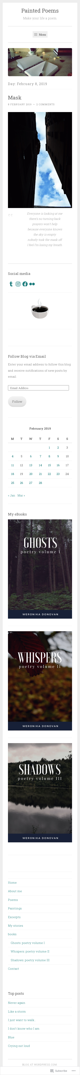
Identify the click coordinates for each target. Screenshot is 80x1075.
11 (12, 465)
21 (40, 474)
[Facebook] (25, 284)
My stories (15, 925)
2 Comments (45, 104)
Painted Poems (40, 10)
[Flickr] (32, 284)
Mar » (21, 495)
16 (58, 465)
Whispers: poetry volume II (30, 951)
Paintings (15, 908)
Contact (13, 969)
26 (21, 483)
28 (40, 483)
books (12, 934)
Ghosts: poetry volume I (28, 943)
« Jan (11, 495)
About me (15, 891)
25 (12, 483)
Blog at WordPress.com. (40, 1064)
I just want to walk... (22, 1020)
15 (49, 465)
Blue (11, 1037)
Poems (13, 900)
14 (40, 465)
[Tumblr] (11, 284)
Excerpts (14, 917)
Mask (15, 97)
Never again (16, 1003)
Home (12, 882)
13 (30, 465)
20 (30, 474)
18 (12, 474)
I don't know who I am (23, 1028)
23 (58, 474)
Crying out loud (19, 1046)
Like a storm (17, 1011)
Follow (17, 401)
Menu (42, 34)
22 (49, 474)
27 (30, 483)
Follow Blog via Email (27, 356)
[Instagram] (18, 284)
